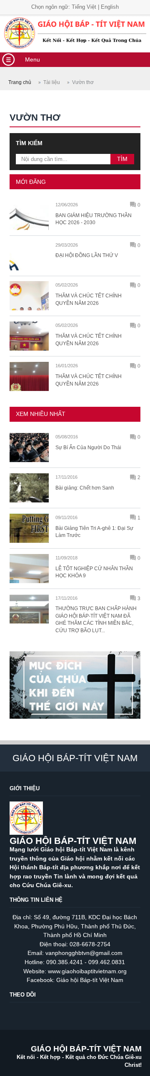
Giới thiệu (25, 788)
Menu (32, 59)
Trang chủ (19, 82)
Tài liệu (51, 82)
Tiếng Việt (84, 7)
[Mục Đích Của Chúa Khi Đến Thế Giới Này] (75, 722)
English (110, 7)
